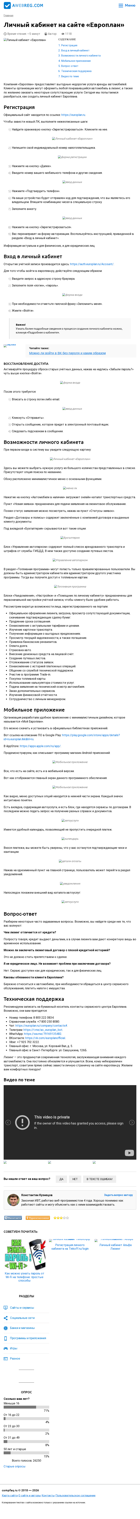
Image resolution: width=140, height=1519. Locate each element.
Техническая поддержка (76, 71)
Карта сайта (10, 1495)
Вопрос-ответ (69, 66)
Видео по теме (70, 76)
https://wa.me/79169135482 (42, 1034)
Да (61, 1179)
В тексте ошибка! (99, 1179)
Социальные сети (22, 1318)
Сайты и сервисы (22, 1307)
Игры (13, 1348)
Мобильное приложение (76, 60)
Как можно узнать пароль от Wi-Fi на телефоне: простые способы (24, 1277)
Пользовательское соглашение (75, 1495)
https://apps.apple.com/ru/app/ (40, 746)
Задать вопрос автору (118, 1195)
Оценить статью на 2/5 (58, 1217)
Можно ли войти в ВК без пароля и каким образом (67, 353)
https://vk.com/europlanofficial (45, 1038)
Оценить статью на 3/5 (61, 1217)
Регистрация (69, 45)
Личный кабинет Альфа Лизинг (115, 1246)
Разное (15, 1358)
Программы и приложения (28, 1338)
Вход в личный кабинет (75, 50)
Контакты (48, 1495)
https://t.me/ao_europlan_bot (43, 1030)
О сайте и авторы (29, 1495)
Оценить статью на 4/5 (64, 1217)
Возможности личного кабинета (81, 55)
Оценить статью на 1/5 (55, 1217)
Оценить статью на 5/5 (67, 1217)
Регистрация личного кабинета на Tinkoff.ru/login (70, 1246)
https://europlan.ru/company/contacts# (41, 1025)
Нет (75, 1179)
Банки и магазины (22, 1328)
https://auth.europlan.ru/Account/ (92, 264)
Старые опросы (15, 1466)
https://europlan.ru (73, 115)
